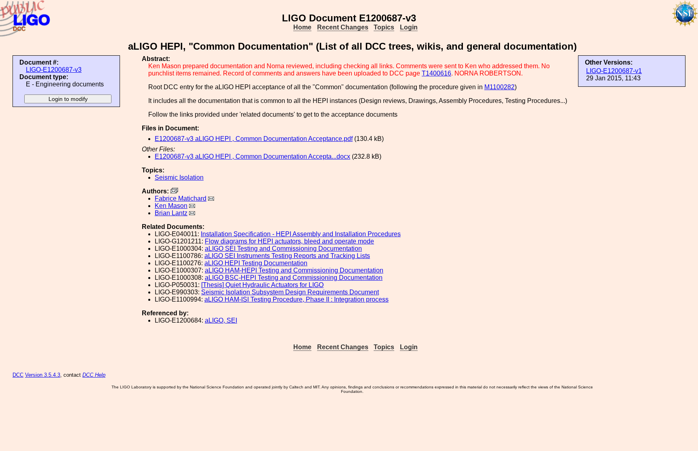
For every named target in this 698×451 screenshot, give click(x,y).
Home (302, 27)
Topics (384, 27)
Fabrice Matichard (180, 198)
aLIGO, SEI (221, 320)
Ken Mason (171, 205)
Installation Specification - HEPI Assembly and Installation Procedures (301, 234)
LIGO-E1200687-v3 (54, 69)
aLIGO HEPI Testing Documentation (255, 263)
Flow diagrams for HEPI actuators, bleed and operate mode (289, 241)
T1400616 (436, 73)
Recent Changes (342, 27)
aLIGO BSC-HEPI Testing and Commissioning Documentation (294, 277)
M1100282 (499, 87)
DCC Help (93, 375)
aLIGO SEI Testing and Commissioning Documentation (283, 248)
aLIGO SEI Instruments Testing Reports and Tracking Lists (287, 255)
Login (409, 27)
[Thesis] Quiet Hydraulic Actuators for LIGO (262, 284)
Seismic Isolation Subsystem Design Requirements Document (290, 292)
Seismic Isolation (179, 177)
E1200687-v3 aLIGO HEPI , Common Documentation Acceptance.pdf (254, 138)
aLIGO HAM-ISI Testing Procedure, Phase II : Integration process (296, 299)
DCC (18, 375)
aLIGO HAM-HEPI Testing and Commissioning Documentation (294, 270)
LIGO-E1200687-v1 (614, 70)
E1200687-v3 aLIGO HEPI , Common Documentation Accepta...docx (252, 156)
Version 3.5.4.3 (42, 375)
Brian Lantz (171, 213)
